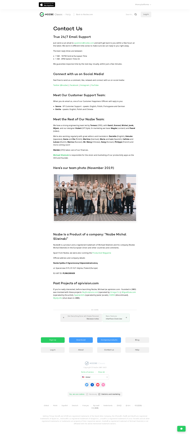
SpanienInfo (79, 295)
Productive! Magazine (101, 253)
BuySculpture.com (90, 292)
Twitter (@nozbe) (60, 85)
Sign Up (52, 340)
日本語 (119, 405)
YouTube (95, 85)
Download (81, 340)
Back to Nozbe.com (84, 14)
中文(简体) (138, 405)
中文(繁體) (95, 408)
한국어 (128, 405)
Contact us (109, 350)
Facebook (74, 85)
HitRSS (112, 295)
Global (46, 405)
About (81, 350)
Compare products (109, 340)
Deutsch (75, 405)
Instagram (84, 85)
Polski (55, 405)
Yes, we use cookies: (77, 394)
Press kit (101, 372)
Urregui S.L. (115, 292)
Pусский (96, 405)
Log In (146, 14)
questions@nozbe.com (84, 43)
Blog (137, 340)
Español (65, 405)
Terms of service (87, 372)
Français (85, 405)
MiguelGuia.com (129, 292)
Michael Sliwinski (61, 155)
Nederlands (107, 405)
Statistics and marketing (110, 394)
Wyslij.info (57, 298)
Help (137, 350)
